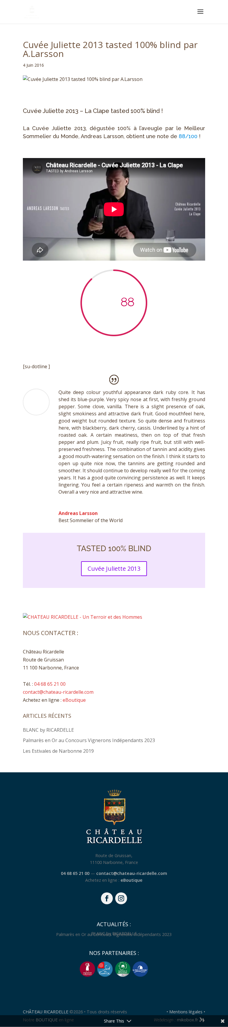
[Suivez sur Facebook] (107, 898)
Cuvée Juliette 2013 (114, 568)
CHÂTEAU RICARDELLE (46, 1012)
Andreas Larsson (78, 513)
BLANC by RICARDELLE (48, 730)
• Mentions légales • (186, 1012)
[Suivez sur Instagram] (121, 898)
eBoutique (74, 700)
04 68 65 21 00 (50, 684)
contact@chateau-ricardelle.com (58, 692)
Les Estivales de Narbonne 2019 (58, 751)
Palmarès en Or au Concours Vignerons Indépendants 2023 (89, 740)
